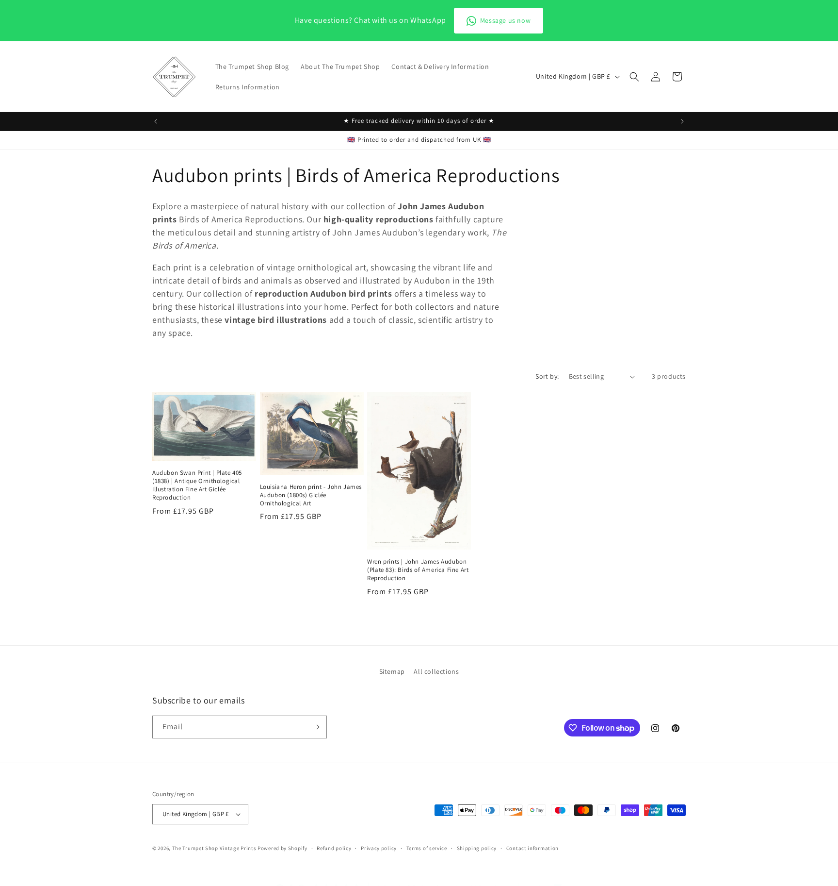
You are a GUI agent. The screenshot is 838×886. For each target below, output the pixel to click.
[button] (634, 76)
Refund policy (334, 847)
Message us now (505, 20)
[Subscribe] (315, 727)
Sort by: (547, 376)
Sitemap (392, 671)
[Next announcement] (682, 121)
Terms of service (426, 847)
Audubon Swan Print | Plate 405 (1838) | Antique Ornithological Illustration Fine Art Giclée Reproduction (197, 485)
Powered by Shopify (282, 848)
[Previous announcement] (155, 121)
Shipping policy (477, 847)
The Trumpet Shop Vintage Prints (214, 848)
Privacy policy (379, 847)
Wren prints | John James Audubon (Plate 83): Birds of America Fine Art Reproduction (417, 570)
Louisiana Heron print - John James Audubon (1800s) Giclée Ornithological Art (311, 495)
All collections (436, 671)
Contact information (532, 847)
